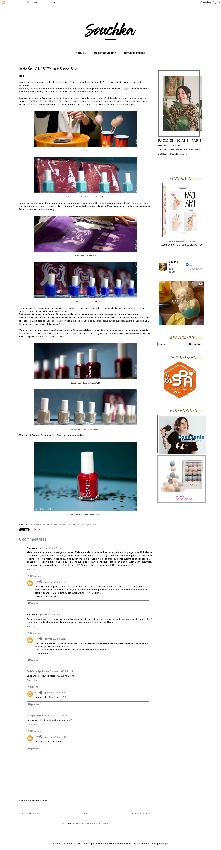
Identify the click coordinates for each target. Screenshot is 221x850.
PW (37, 582)
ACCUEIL (81, 53)
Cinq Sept (34, 524)
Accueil (85, 813)
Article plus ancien (140, 813)
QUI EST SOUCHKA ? (105, 53)
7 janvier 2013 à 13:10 (54, 639)
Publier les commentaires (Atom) (92, 823)
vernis (93, 524)
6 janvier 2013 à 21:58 (55, 715)
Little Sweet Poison (37, 101)
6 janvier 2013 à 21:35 (61, 671)
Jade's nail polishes (38, 671)
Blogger (165, 843)
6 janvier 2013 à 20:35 (49, 548)
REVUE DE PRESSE (134, 53)
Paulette (71, 524)
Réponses (35, 576)
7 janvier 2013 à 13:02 (54, 582)
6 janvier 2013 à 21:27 (49, 614)
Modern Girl (56, 101)
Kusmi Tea (52, 524)
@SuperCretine (35, 715)
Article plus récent (31, 813)
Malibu (62, 524)
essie (42, 524)
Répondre (32, 569)
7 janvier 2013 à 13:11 (54, 737)
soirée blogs (83, 524)
